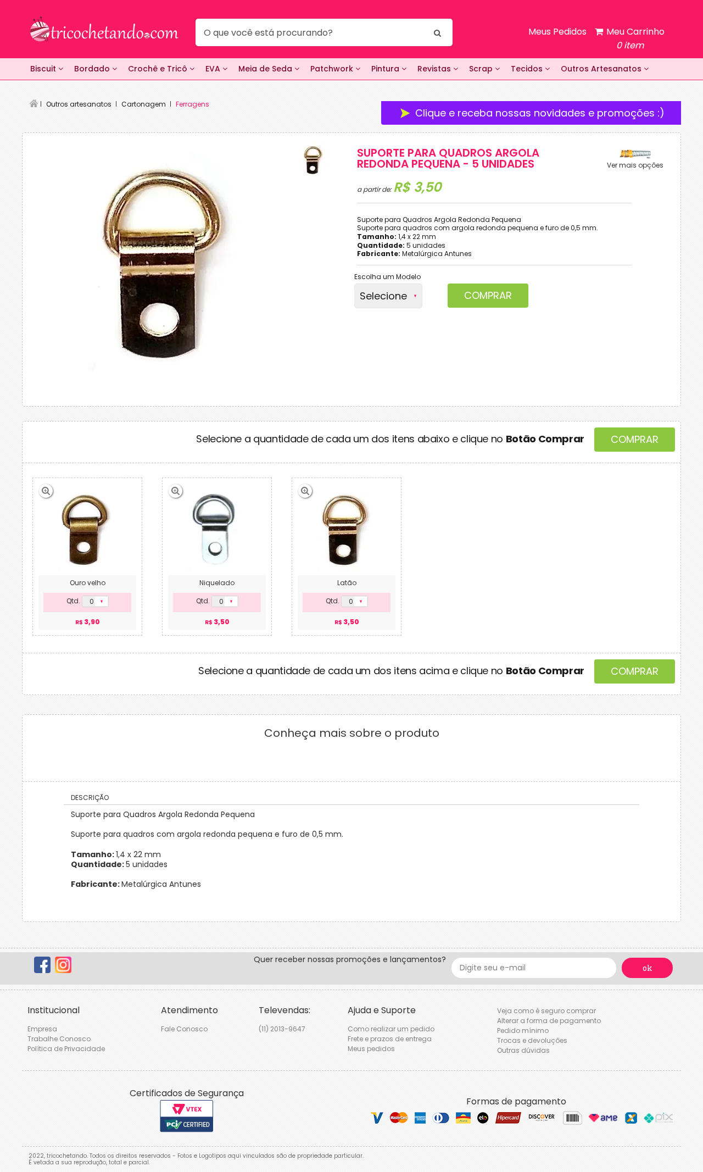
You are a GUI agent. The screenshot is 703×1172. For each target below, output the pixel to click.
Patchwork (332, 68)
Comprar (488, 295)
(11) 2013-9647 (282, 1029)
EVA (213, 68)
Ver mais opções (635, 165)
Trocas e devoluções (532, 1040)
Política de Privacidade (66, 1048)
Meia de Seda (266, 68)
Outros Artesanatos (602, 68)
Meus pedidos (371, 1048)
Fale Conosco (184, 1029)
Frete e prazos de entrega (390, 1038)
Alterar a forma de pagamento (549, 1020)
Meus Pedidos (557, 31)
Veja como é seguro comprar (546, 1010)
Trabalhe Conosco (59, 1038)
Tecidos (528, 68)
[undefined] (159, 262)
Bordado (93, 68)
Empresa (42, 1029)
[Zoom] (312, 160)
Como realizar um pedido (391, 1029)
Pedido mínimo (523, 1030)
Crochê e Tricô (158, 68)
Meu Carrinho (634, 38)
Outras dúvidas (523, 1050)
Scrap (482, 68)
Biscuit (44, 68)
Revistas (435, 68)
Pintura (386, 68)
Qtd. (73, 601)
